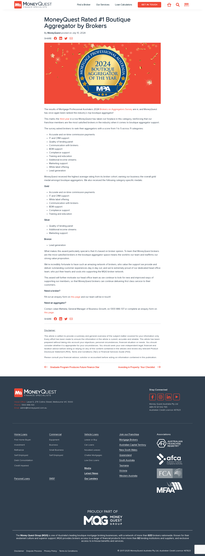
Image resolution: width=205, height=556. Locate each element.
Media (87, 468)
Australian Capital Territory (132, 445)
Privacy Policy (50, 551)
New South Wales (128, 450)
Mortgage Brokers (128, 439)
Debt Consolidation (23, 460)
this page (75, 297)
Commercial (55, 434)
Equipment (54, 440)
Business (53, 445)
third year (64, 119)
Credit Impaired (21, 466)
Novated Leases (92, 450)
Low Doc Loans (91, 460)
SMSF (52, 478)
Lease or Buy (90, 440)
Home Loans (20, 434)
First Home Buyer (22, 440)
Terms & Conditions (68, 551)
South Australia (127, 460)
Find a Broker (83, 4)
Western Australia (128, 476)
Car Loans (89, 445)
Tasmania (124, 465)
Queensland (125, 455)
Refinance (19, 450)
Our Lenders (91, 478)
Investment (19, 445)
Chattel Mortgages (93, 455)
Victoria (123, 470)
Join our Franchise (129, 434)
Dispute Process (34, 551)
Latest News (91, 473)
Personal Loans (22, 478)
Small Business (56, 450)
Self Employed (21, 455)
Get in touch (149, 5)
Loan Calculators (123, 4)
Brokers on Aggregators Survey (116, 109)
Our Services (102, 4)
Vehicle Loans (91, 434)
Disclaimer (19, 551)
